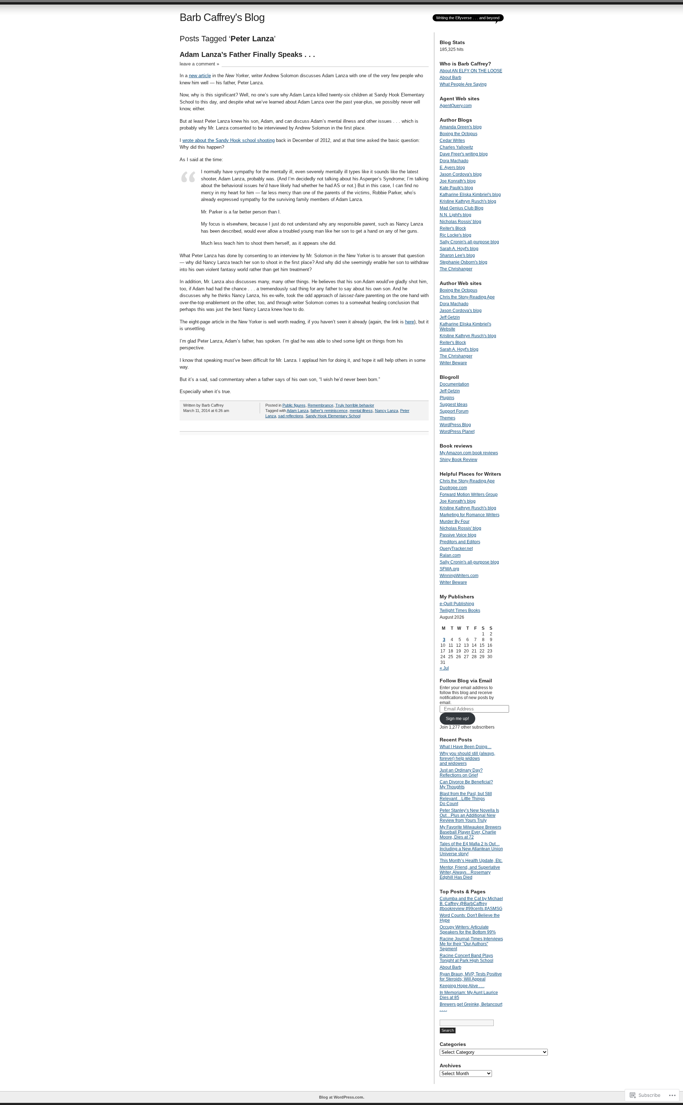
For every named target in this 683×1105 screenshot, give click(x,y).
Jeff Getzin (450, 317)
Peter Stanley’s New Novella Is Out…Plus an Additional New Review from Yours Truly (469, 815)
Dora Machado (454, 160)
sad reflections (290, 416)
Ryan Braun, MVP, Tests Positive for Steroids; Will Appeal (471, 977)
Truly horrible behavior (354, 405)
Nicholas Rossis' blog (460, 221)
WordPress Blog (455, 424)
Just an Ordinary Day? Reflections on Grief (461, 773)
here (409, 321)
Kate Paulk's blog (456, 187)
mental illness (361, 410)
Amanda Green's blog (461, 127)
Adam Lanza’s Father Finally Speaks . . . (247, 54)
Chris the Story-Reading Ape (467, 297)
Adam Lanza (297, 410)
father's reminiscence (329, 410)
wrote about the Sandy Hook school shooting (228, 140)
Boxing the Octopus (458, 133)
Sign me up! (457, 718)
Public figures (294, 405)
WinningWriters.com (459, 575)
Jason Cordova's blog (461, 174)
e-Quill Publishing (457, 603)
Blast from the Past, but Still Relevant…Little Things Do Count (466, 798)
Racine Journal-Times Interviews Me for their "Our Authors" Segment (471, 943)
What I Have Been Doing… (466, 746)
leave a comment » (199, 64)
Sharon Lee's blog (457, 255)
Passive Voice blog (458, 535)
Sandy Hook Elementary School (333, 416)
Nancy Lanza (386, 410)
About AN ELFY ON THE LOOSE (471, 70)
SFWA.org (449, 568)
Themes (447, 418)
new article (200, 75)
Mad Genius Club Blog (461, 208)
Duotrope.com (453, 487)
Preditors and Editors (460, 541)
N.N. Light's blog (455, 214)
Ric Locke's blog (455, 235)
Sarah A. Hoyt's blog (459, 248)
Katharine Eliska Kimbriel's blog (470, 194)
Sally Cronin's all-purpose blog (469, 241)
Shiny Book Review (458, 459)
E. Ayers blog (452, 167)
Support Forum (454, 411)
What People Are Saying (463, 84)
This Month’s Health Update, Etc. (471, 860)
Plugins (447, 397)
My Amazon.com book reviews (469, 452)
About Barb (450, 77)
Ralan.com (450, 555)
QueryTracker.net (456, 548)
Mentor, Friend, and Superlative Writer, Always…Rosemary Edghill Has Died (470, 872)
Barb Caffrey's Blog (222, 17)
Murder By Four (455, 521)
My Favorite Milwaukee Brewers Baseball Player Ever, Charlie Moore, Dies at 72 (470, 832)
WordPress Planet (457, 431)
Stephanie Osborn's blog (463, 262)
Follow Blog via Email (466, 680)
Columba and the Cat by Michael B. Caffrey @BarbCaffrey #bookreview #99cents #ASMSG (471, 903)
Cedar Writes (452, 140)
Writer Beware (453, 362)
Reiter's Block (453, 228)
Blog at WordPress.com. (341, 1097)
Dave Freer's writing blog (464, 154)
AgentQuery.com (456, 105)
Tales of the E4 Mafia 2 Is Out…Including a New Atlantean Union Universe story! (471, 848)
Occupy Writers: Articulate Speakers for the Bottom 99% (468, 930)
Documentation (454, 384)
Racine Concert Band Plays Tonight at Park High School (466, 958)
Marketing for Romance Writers (469, 514)
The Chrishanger (456, 268)
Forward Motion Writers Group (469, 494)
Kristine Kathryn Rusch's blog (468, 201)
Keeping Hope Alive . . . (462, 985)
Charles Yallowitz (456, 147)
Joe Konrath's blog (458, 181)
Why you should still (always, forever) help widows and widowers (467, 758)
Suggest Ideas (453, 404)
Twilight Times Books (460, 610)
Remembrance (320, 405)
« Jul (444, 668)
